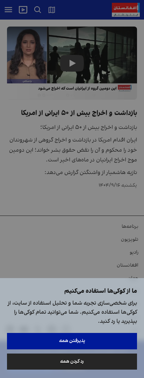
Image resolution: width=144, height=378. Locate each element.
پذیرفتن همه (72, 340)
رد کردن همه (72, 361)
